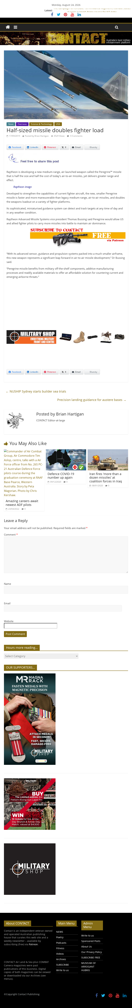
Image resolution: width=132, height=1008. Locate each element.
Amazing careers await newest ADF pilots (22, 503)
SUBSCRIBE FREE (90, 957)
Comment (11, 534)
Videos (60, 953)
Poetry (59, 937)
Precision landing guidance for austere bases (91, 400)
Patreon (33, 944)
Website (8, 621)
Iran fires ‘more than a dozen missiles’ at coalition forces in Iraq (105, 477)
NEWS (59, 931)
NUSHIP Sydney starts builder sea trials (36, 391)
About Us (86, 946)
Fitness (60, 948)
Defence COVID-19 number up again (61, 476)
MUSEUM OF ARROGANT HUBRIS (88, 966)
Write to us (62, 970)
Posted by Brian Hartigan (37, 135)
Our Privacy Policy (91, 952)
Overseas (22, 124)
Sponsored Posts (90, 941)
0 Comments (76, 135)
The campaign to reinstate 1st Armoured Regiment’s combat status (91, 10)
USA (58, 124)
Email (7, 603)
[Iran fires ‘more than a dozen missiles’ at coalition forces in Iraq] (108, 451)
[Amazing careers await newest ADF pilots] (24, 451)
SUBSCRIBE (62, 964)
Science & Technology (41, 124)
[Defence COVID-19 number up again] (66, 451)
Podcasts (61, 942)
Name (7, 583)
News (11, 124)
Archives (61, 959)
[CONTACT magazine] (8, 27)
